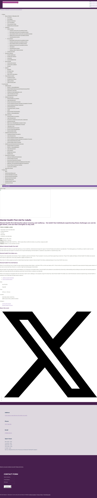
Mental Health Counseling (13, 98)
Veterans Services (11, 121)
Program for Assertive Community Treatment (17, 119)
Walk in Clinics (10, 28)
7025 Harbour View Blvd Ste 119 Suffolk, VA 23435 (16, 415)
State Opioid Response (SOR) (13, 140)
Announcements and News (11, 176)
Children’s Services (9, 97)
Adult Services (8, 114)
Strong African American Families (14, 165)
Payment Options (9, 53)
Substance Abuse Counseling (14, 134)
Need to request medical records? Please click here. (12, 466)
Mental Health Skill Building (13, 111)
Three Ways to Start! (9, 75)
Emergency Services (11, 90)
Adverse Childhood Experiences (14, 156)
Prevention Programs (10, 155)
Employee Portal (9, 182)
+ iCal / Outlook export (7, 279)
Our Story (9, 17)
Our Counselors (10, 22)
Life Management (11, 106)
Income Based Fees (11, 59)
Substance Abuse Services (11, 132)
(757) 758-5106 (8, 424)
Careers (6, 67)
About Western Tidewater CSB (12, 16)
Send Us (7, 486)
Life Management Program (13, 127)
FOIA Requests (47, 494)
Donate (9, 66)
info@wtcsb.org (8, 432)
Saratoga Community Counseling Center (19, 45)
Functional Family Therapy (13, 108)
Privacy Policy (40, 494)
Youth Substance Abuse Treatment (15, 105)
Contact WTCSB (11, 51)
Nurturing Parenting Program (14, 160)
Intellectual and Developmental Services (14, 143)
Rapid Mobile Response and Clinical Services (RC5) (18, 88)
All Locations (10, 38)
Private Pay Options (11, 56)
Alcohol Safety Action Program (14, 142)
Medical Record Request (12, 25)
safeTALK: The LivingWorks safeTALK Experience (18, 163)
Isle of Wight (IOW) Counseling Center (18, 43)
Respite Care (10, 153)
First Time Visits (6, 186)
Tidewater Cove (10, 126)
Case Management (11, 100)
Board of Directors (11, 20)
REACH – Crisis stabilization (13, 87)
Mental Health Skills (11, 130)
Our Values (9, 72)
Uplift (8, 109)
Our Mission (10, 19)
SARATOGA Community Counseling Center (19, 35)
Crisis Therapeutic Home (12, 93)
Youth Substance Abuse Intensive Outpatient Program (19, 103)
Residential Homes (11, 152)
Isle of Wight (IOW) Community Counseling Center (21, 33)
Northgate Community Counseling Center (19, 32)
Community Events (11, 62)
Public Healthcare (11, 54)
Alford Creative (32, 494)
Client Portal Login (11, 82)
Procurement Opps (11, 24)
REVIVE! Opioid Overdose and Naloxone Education (18, 161)
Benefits (9, 69)
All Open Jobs (10, 71)
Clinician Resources (9, 179)
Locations (7, 27)
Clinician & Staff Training (10, 181)
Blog (6, 171)
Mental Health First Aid (12, 158)
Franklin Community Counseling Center (18, 30)
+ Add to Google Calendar (8, 277)
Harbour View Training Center (16, 50)
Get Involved (8, 61)
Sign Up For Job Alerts (12, 74)
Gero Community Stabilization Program (16, 124)
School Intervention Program (13, 101)
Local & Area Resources (10, 173)
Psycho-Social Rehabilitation (13, 129)
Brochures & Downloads (10, 177)
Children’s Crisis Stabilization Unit (14, 92)
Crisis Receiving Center (15, 37)
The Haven (12, 46)
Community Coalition (12, 64)
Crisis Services (8, 85)
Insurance (9, 58)
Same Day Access (9, 168)
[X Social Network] (49, 397)
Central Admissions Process (11, 174)
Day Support (10, 150)
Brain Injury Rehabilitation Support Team (16, 122)
